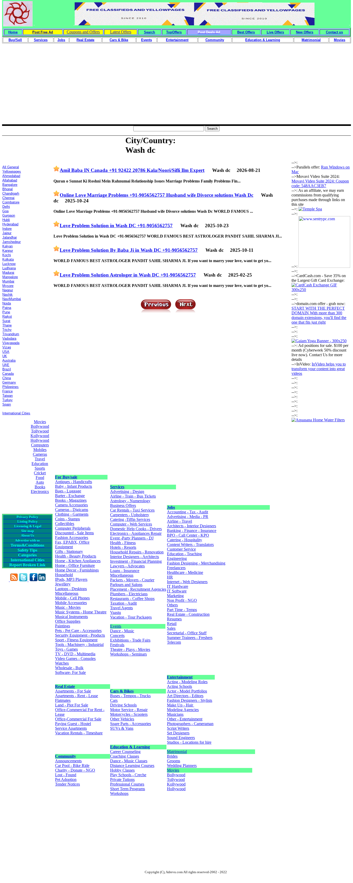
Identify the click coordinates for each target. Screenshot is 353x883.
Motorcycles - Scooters (129, 714)
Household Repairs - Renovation (137, 552)
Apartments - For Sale (73, 691)
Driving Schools (123, 705)
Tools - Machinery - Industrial (79, 644)
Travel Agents (121, 608)
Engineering (177, 558)
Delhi (6, 207)
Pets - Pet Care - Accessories (78, 630)
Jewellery (63, 584)
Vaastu (115, 612)
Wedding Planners (182, 765)
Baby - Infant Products (73, 486)
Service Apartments (71, 728)
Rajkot (7, 316)
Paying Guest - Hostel (73, 723)
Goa (5, 211)
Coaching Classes (124, 756)
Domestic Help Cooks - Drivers (136, 529)
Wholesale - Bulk (69, 668)
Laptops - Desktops (71, 589)
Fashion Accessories (71, 537)
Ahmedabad (11, 176)
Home (13, 32)
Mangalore (10, 277)
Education (40, 463)
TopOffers (174, 32)
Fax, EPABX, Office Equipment (72, 544)
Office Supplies (67, 621)
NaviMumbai (11, 299)
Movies (40, 422)
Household (64, 575)
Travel (40, 459)
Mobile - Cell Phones (72, 598)
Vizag (6, 347)
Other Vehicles (122, 719)
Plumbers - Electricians (129, 594)
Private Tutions (122, 779)
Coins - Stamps (67, 519)
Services (117, 487)
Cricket (40, 473)
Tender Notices (67, 784)
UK (4, 356)
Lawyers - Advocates (127, 566)
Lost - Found (65, 775)
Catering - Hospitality (184, 540)
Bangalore (9, 185)
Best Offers (246, 32)
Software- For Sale (70, 672)
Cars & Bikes (122, 691)
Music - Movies (68, 607)
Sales (171, 628)
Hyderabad (10, 224)
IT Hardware (177, 586)
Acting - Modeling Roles (187, 682)
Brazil (6, 369)
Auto (40, 482)
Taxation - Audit (123, 603)
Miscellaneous (66, 593)
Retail (172, 623)
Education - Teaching (184, 554)
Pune (6, 312)
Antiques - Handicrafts (73, 481)
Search (149, 32)
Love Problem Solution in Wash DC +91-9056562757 (116, 225)
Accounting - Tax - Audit (187, 512)
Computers (40, 445)
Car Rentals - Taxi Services (132, 510)
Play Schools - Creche (128, 775)
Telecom (174, 642)
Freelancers (176, 568)
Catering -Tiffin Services (130, 519)
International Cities (16, 413)
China (6, 378)
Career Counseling (125, 751)
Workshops (119, 793)
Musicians (175, 714)
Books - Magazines (71, 500)
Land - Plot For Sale (71, 705)
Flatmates (63, 700)
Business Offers (123, 505)
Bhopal (7, 189)
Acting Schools (179, 686)
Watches (62, 663)
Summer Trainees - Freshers (189, 637)
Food (40, 477)
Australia (9, 360)
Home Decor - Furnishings (77, 570)
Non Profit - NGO (182, 600)
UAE (5, 365)
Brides (172, 756)
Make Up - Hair (180, 705)
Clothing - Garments (71, 514)
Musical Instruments (71, 616)
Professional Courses (127, 784)
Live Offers (275, 32)
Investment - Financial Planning (136, 561)
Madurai (8, 273)
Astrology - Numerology (130, 501)
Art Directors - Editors (185, 696)
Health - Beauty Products (75, 556)
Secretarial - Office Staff (186, 633)
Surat (6, 321)
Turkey (7, 400)
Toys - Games (66, 649)
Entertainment (180, 677)
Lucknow (9, 264)
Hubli (6, 220)
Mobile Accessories (71, 602)
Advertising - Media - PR (187, 516)
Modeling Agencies (183, 709)
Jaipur (6, 233)
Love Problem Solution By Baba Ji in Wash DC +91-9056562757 (129, 250)
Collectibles (64, 523)
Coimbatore (10, 202)
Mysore (7, 286)
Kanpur (7, 251)
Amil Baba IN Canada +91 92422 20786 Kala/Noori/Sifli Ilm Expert (132, 170)
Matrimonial (177, 751)
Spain (6, 404)
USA (5, 352)
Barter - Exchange (70, 495)
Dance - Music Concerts (122, 633)
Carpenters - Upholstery (129, 515)
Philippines (10, 387)
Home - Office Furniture (75, 565)
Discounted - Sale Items (74, 533)
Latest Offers (120, 32)
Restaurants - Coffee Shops (132, 598)
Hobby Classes (122, 770)
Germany (9, 382)
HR (170, 577)
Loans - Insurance (124, 570)
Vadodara (9, 338)
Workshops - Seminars (128, 654)
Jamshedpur (11, 242)
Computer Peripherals (72, 528)
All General (10, 167)
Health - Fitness (123, 543)
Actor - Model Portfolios (187, 691)
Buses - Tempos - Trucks (130, 696)
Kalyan (7, 246)
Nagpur (7, 290)
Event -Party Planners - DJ (132, 538)
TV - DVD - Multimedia (75, 654)
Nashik (7, 294)
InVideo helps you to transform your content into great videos (318, 369)
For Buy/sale (66, 477)
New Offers (304, 32)
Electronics (40, 491)
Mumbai (8, 281)
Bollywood (40, 426)
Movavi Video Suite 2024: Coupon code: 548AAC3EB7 (320, 183)
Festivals (117, 645)
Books (40, 487)
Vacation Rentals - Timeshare (79, 733)
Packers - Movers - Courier (132, 580)
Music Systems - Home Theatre (80, 612)
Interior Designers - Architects (134, 556)
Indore (7, 229)
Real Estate (65, 686)
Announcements (68, 761)
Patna (6, 308)
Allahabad (9, 180)
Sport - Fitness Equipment (76, 640)
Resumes (174, 619)
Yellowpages (11, 171)
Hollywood (39, 440)
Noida (6, 303)
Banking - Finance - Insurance (191, 530)
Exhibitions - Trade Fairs (130, 640)
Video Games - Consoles (75, 658)
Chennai (8, 198)
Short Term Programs (127, 789)
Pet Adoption (65, 779)
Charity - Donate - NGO (75, 770)
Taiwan (7, 396)
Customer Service (181, 549)
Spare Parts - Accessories (130, 723)
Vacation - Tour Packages (131, 617)
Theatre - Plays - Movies (130, 649)
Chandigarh (10, 193)
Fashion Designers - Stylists (189, 700)
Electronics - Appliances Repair (136, 533)
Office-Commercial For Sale (78, 719)
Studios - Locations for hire (189, 742)
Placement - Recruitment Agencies (138, 589)
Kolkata (8, 259)
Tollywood (40, 431)
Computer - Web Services (131, 524)
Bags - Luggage (68, 491)
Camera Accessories (71, 505)
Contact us (334, 32)
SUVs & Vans (121, 728)
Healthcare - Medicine (185, 572)
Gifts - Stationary (69, 551)
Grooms (173, 761)
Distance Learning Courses (132, 765)
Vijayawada (10, 343)
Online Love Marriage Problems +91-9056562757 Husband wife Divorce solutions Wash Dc (156, 195)
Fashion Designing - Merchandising (196, 563)
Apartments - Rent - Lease (76, 696)
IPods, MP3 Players (71, 579)
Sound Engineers (181, 737)
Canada (8, 374)
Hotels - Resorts (123, 547)
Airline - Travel (179, 521)
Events (115, 626)
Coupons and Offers (83, 32)
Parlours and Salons (126, 584)
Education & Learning (130, 747)
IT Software (177, 591)
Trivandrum (10, 334)
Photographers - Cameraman (190, 723)
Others (172, 605)
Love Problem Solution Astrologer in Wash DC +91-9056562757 (128, 275)
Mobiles (40, 449)
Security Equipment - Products (80, 635)
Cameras (40, 454)
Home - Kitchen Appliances (78, 561)
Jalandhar (9, 237)
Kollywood (39, 435)
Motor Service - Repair (129, 709)
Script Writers (178, 728)
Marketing (175, 595)
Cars (114, 700)
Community (65, 756)
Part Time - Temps (182, 609)
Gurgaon (8, 215)
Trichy (7, 330)
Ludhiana (9, 268)
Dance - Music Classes (128, 761)
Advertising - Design (127, 491)
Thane (7, 325)
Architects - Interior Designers (191, 526)
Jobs (171, 507)
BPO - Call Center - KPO (188, 535)
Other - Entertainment (184, 719)
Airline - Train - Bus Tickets (133, 496)
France (7, 391)
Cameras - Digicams (71, 509)
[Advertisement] (176, 88)
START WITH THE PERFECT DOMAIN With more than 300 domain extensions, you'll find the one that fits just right (318, 315)
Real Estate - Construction (188, 614)
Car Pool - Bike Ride (72, 765)
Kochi (6, 255)
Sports (40, 468)
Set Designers (178, 733)
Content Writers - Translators (190, 544)
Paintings (62, 626)
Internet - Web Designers (187, 582)
